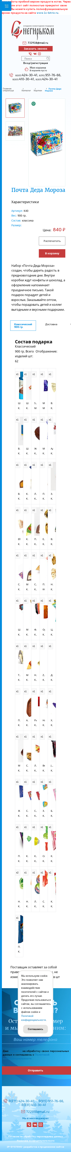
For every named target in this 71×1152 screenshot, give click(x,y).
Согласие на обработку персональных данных (35, 1137)
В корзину (52, 253)
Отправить (35, 1070)
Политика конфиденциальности (35, 1141)
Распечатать (52, 241)
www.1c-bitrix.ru (48, 13)
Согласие (15, 1051)
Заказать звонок (35, 48)
